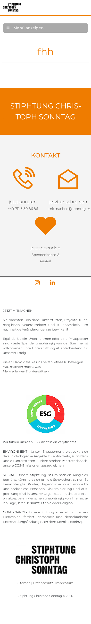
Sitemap (24, 556)
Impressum (64, 556)
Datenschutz (43, 556)
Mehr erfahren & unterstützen (26, 345)
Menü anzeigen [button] (28, 28)
